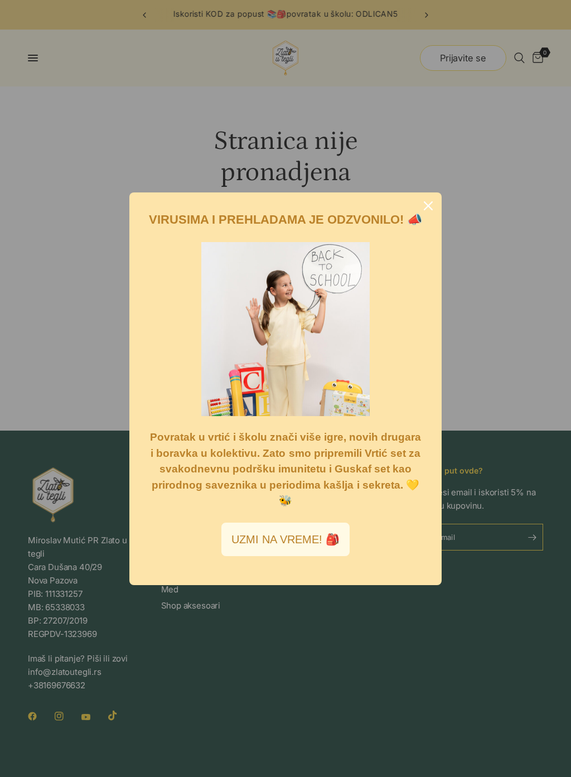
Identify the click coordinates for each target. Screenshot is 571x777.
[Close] (428, 205)
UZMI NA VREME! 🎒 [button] (285, 539)
